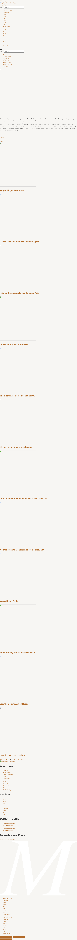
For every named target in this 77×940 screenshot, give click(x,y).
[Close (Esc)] (22, 937)
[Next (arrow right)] (9, 939)
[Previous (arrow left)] (3, 939)
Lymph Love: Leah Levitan (12, 755)
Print (4, 22)
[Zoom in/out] (3, 937)
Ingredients (6, 59)
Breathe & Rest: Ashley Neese (14, 704)
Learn (4, 20)
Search (2, 7)
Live (4, 24)
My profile (3, 5)
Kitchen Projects (7, 64)
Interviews (6, 60)
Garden (5, 16)
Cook (4, 14)
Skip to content (4, 1)
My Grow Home (7, 10)
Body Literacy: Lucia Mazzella (14, 344)
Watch (2, 137)
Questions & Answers (9, 823)
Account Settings (8, 825)
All (3, 55)
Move (4, 18)
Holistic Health (7, 56)
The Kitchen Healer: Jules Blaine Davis (18, 396)
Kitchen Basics (7, 62)
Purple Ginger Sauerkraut (12, 190)
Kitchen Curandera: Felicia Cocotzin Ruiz (19, 293)
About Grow (6, 26)
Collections (6, 12)
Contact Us (6, 770)
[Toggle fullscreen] (9, 937)
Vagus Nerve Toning (9, 601)
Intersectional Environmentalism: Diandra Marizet (23, 498)
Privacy (5, 776)
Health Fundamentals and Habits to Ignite (19, 241)
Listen (1, 141)
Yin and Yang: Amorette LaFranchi (16, 447)
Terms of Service (8, 774)
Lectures (5, 66)
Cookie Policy (7, 778)
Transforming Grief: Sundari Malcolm (17, 652)
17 (23, 759)
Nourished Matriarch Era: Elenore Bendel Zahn (22, 550)
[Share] (16, 937)
